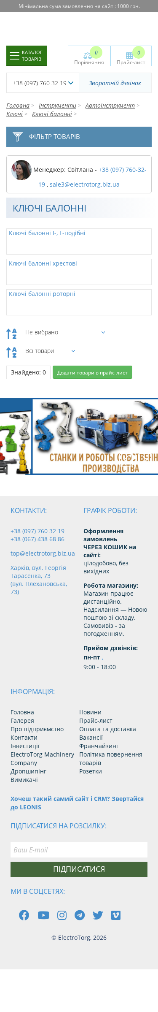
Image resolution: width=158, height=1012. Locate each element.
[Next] (145, 460)
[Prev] (126, 460)
